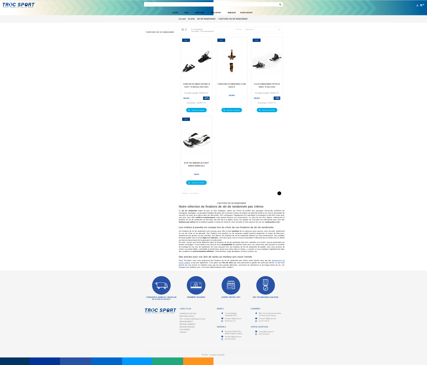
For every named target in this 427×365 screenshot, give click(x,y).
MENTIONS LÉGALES (187, 316)
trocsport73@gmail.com (267, 318)
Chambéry (255, 309)
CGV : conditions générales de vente (192, 319)
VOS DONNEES (185, 329)
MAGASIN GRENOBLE (187, 327)
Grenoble (221, 327)
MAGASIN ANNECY (186, 321)
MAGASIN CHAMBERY (187, 324)
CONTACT (183, 332)
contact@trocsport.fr (266, 332)
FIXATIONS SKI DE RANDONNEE (160, 32)
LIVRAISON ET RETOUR (188, 313)
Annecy (220, 309)
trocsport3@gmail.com (233, 337)
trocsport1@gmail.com (233, 318)
